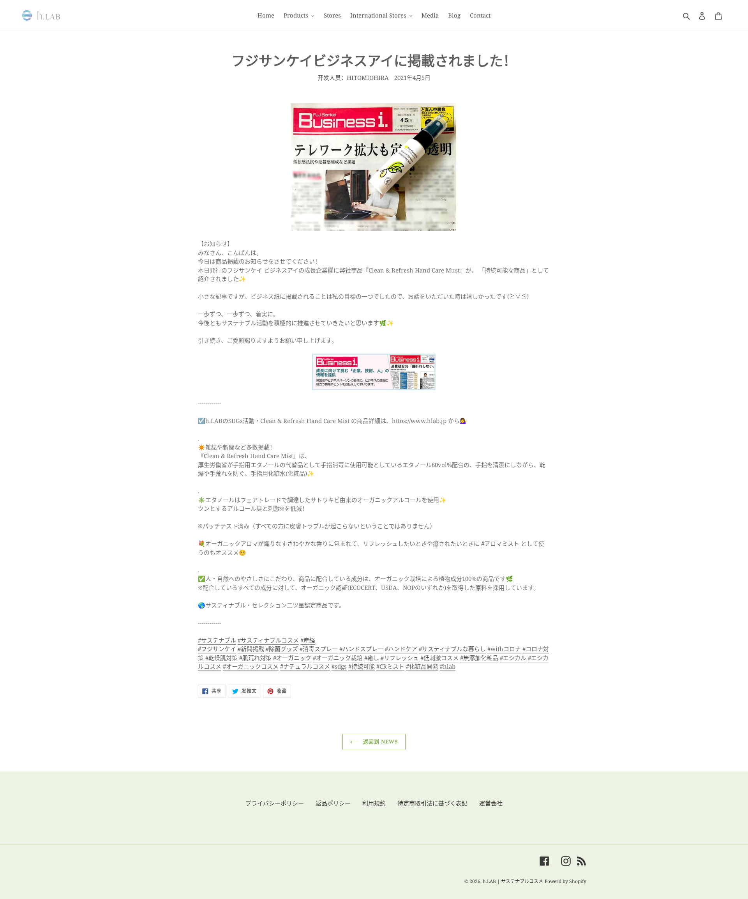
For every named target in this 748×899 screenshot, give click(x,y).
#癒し (371, 658)
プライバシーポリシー (274, 803)
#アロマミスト (500, 543)
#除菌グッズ (282, 649)
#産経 (307, 640)
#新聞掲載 (251, 649)
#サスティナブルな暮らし (452, 649)
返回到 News (380, 741)
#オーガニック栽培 (338, 658)
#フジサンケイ (217, 649)
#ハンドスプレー (361, 649)
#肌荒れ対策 (255, 658)
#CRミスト (390, 666)
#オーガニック (292, 658)
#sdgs (339, 666)
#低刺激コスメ (439, 658)
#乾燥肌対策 (221, 658)
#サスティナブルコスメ (268, 640)
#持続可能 (361, 666)
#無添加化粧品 (479, 658)
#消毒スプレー (319, 649)
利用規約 (374, 803)
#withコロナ (504, 649)
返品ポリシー (333, 803)
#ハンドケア (401, 649)
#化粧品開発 (422, 666)
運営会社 (491, 803)
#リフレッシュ (400, 658)
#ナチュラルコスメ (305, 666)
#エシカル (513, 658)
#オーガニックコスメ (251, 666)
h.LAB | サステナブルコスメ (513, 881)
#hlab (447, 666)
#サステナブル (217, 640)
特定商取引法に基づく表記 (432, 803)
